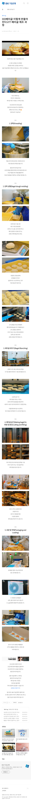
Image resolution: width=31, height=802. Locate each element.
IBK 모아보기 (11, 9)
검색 (24, 3)
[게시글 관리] (9, 702)
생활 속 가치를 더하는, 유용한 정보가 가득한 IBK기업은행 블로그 (12, 767)
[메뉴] (28, 3)
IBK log (6, 709)
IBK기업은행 (6, 765)
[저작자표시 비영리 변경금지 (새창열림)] (20, 702)
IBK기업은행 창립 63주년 (10, 714)
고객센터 (4, 790)
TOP (27, 788)
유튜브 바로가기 (15, 688)
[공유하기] (7, 702)
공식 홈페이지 (5, 788)
